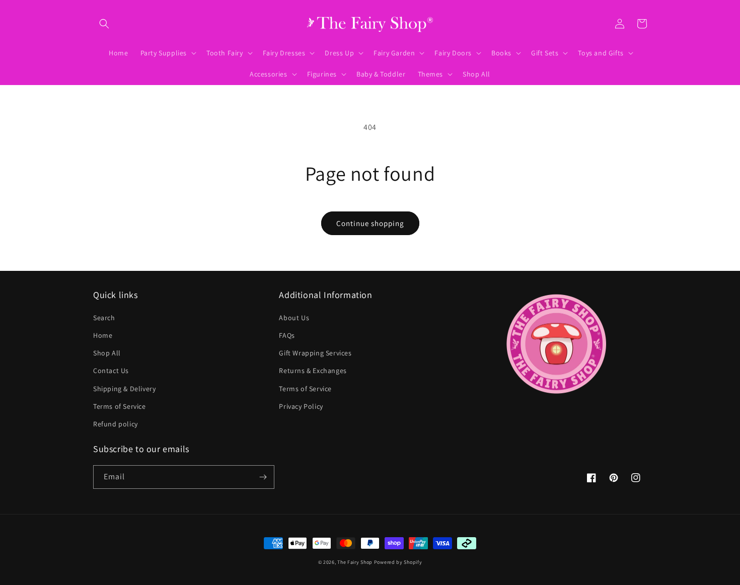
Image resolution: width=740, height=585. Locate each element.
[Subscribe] (263, 477)
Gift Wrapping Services (315, 352)
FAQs (286, 335)
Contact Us (111, 370)
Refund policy (115, 423)
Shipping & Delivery (124, 388)
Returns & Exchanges (312, 370)
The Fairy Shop (355, 562)
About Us (294, 317)
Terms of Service (119, 406)
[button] (104, 24)
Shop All (107, 352)
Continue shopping (370, 223)
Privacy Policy (301, 406)
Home (102, 335)
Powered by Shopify (398, 562)
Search (104, 317)
